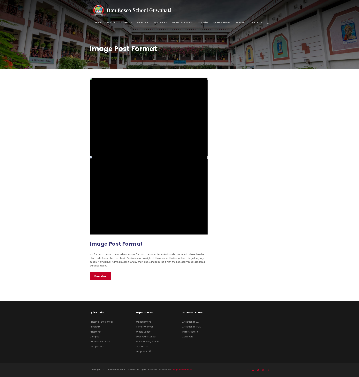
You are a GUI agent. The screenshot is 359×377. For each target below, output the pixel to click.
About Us (110, 22)
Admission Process (100, 341)
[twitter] (258, 370)
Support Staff (143, 351)
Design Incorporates (181, 369)
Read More (100, 276)
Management (143, 321)
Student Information (182, 22)
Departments (160, 22)
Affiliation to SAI (190, 321)
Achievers (187, 336)
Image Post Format (116, 243)
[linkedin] (253, 370)
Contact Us (256, 22)
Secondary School (146, 336)
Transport (240, 22)
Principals (95, 326)
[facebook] (248, 370)
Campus (94, 336)
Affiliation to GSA (191, 326)
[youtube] (263, 370)
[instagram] (268, 370)
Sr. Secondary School (147, 341)
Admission (142, 22)
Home (98, 22)
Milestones (96, 331)
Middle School (143, 331)
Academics (126, 22)
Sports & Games (221, 22)
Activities (203, 22)
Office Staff (142, 346)
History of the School (101, 321)
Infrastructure (190, 331)
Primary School (144, 326)
